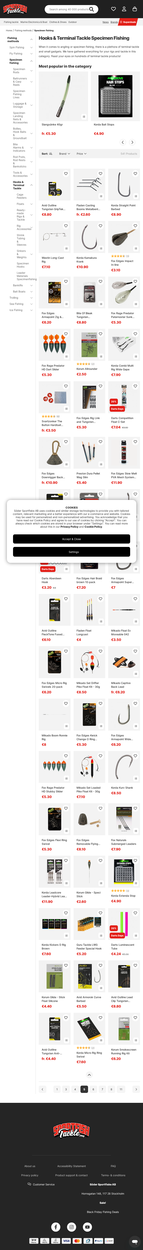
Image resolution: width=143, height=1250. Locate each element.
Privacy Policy (69, 526)
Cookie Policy (93, 526)
